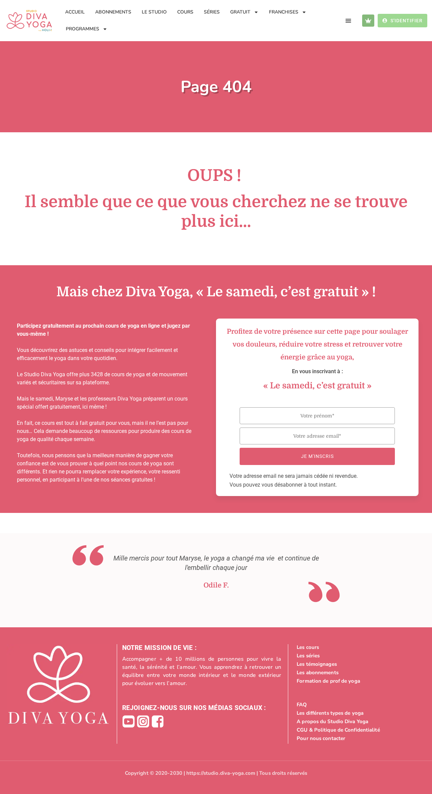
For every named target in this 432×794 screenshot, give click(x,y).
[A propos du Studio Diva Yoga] (359, 721)
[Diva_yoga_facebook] (157, 721)
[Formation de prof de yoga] (359, 681)
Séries (212, 12)
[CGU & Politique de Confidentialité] (359, 730)
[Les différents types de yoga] (359, 713)
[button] (348, 20)
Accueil (75, 12)
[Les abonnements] (359, 672)
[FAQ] (359, 705)
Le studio (154, 12)
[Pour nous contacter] (359, 738)
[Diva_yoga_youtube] (128, 721)
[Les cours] (359, 647)
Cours (185, 12)
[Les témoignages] (359, 664)
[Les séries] (359, 656)
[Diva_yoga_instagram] (143, 721)
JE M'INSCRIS (317, 456)
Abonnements (113, 12)
